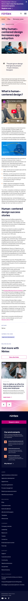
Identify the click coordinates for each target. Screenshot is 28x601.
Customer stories (6, 505)
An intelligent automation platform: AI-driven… (13, 584)
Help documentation (7, 563)
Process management (7, 488)
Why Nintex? (8, 463)
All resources (5, 518)
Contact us (4, 539)
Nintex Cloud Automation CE (15, 441)
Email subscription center (8, 542)
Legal (10, 595)
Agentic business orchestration (9, 475)
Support (4, 553)
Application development (8, 478)
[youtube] (2, 598)
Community (5, 560)
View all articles (14, 357)
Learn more (7, 397)
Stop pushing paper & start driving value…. (12, 581)
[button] (21, 13)
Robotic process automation (9, 491)
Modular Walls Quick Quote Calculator (13, 290)
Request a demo (6, 319)
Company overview (7, 526)
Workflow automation (7, 494)
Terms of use (11, 593)
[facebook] (9, 598)
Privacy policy (5, 595)
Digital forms (5, 481)
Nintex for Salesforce (14, 455)
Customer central (6, 556)
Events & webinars (6, 508)
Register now (6, 8)
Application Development (8, 337)
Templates (4, 515)
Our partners (5, 566)
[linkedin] (6, 598)
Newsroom (4, 532)
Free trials (4, 546)
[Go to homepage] (6, 13)
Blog (3, 502)
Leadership (4, 529)
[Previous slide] (4, 404)
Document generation (7, 484)
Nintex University (6, 569)
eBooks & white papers (7, 512)
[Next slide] (9, 404)
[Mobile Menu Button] (25, 13)
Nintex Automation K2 (14, 448)
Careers (4, 536)
